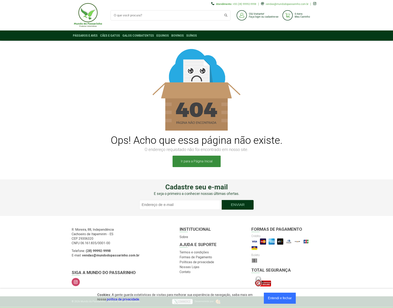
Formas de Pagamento (196, 257)
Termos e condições (194, 252)
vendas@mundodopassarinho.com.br (287, 4)
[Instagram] (76, 282)
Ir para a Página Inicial (196, 161)
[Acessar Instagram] (315, 4)
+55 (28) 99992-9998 (244, 4)
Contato (185, 272)
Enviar (238, 205)
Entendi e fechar (280, 298)
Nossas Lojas (189, 267)
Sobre (184, 237)
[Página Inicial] (88, 27)
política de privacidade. (123, 299)
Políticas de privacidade (197, 262)
